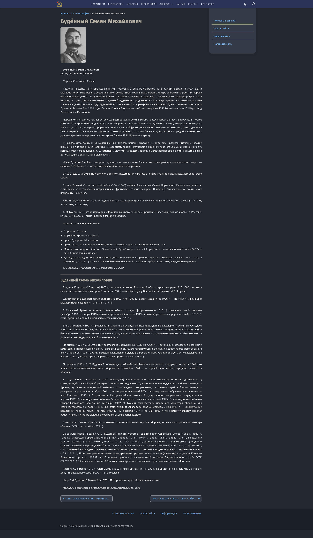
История (132, 4)
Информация (222, 36)
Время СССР (67, 13)
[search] (254, 4)
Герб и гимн (148, 4)
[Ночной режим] (245, 4)
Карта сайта (221, 28)
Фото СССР (207, 4)
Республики (115, 4)
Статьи (192, 4)
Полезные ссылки (225, 20)
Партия (180, 4)
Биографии (82, 13)
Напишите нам (223, 43)
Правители (98, 4)
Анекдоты (166, 4)
